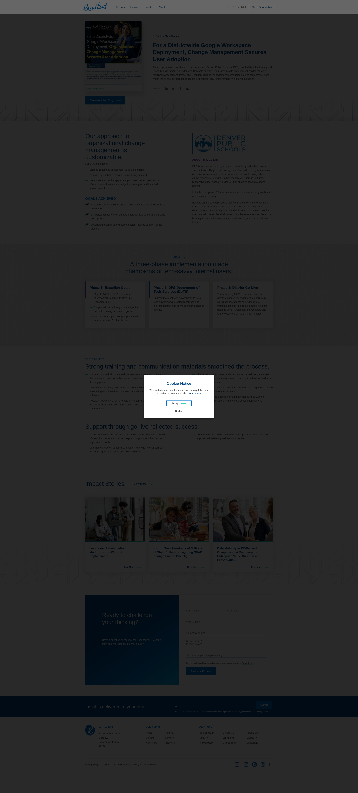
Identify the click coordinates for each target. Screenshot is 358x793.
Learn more (194, 393)
